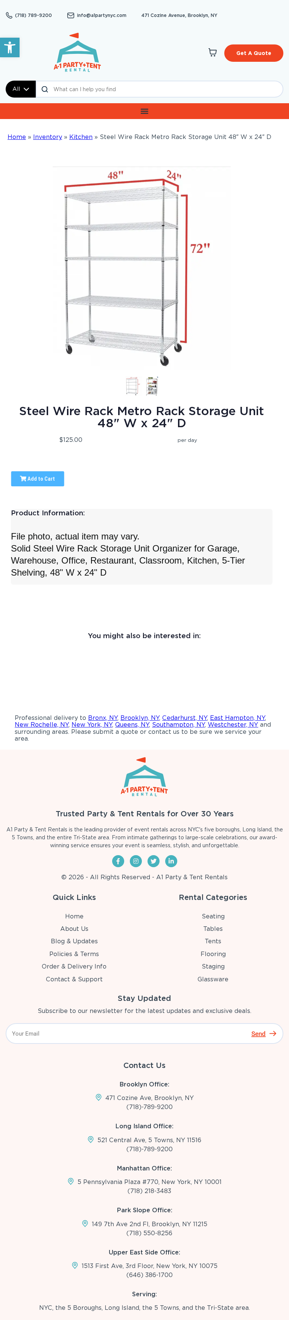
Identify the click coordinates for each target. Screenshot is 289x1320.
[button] (10, 47)
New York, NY (91, 724)
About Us (74, 928)
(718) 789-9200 (33, 15)
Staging (213, 966)
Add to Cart (40, 478)
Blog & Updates (74, 941)
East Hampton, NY (237, 717)
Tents (213, 941)
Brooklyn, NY (139, 717)
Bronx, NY (102, 717)
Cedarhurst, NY (184, 717)
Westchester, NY (233, 724)
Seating (213, 916)
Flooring (213, 954)
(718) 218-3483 (149, 1191)
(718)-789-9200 (149, 1107)
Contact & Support (74, 979)
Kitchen (81, 137)
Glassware (213, 979)
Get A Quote (253, 53)
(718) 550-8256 (149, 1233)
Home (17, 137)
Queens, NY (132, 724)
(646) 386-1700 (149, 1275)
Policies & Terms (74, 954)
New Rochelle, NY (41, 724)
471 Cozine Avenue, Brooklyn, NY (179, 15)
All (16, 89)
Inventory (47, 137)
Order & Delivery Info (74, 966)
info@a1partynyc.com (101, 15)
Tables (213, 928)
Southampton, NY (178, 724)
